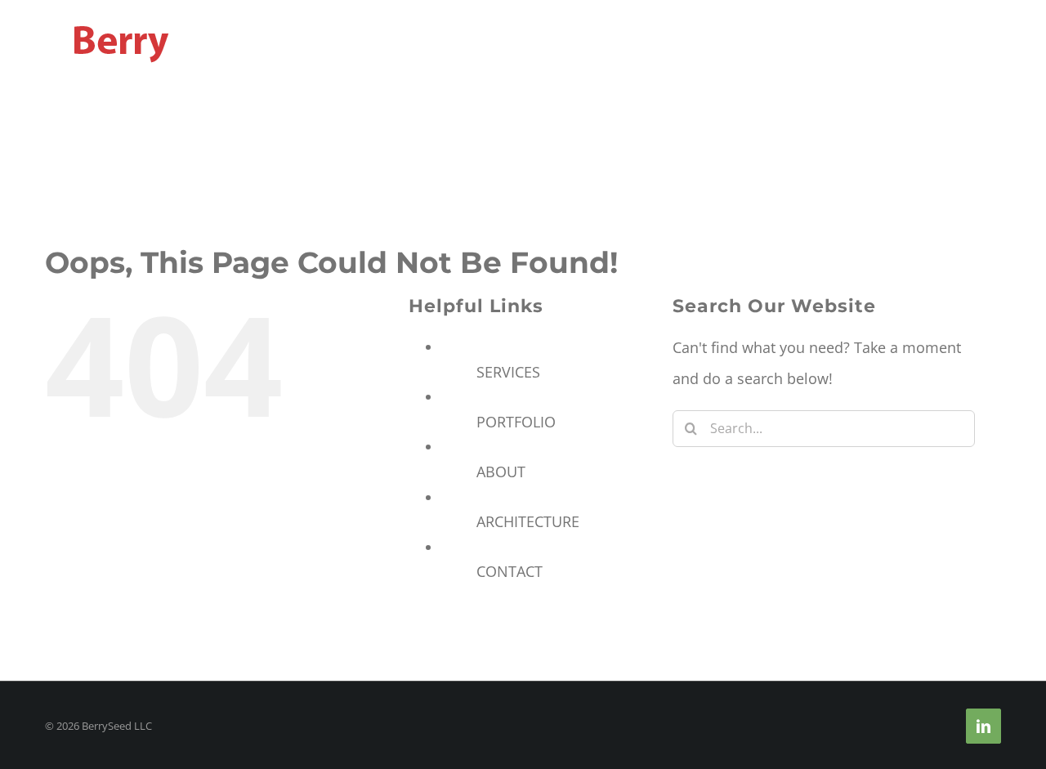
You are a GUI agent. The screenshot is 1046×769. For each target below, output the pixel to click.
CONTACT (509, 571)
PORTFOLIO (516, 421)
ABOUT (500, 471)
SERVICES (508, 372)
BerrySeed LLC (117, 725)
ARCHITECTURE (527, 521)
